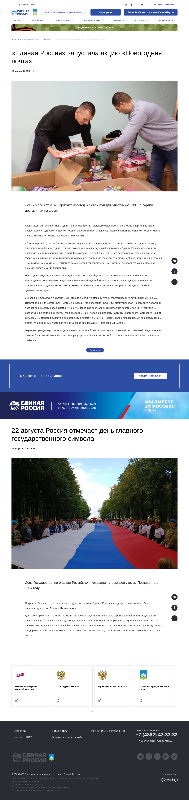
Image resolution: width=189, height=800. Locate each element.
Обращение (105, 12)
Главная (15, 40)
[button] (92, 711)
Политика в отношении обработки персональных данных (40, 787)
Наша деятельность (64, 20)
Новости (47, 40)
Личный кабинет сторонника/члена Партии (150, 12)
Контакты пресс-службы (68, 737)
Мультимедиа (141, 20)
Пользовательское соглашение (27, 782)
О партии (15, 20)
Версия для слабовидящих (164, 5)
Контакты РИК (23, 737)
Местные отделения (93, 20)
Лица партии (37, 20)
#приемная (95, 350)
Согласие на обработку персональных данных (34, 790)
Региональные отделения (108, 730)
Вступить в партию (167, 20)
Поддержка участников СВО (95, 27)
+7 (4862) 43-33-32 (157, 735)
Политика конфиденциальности (27, 784)
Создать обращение (150, 375)
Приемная (119, 20)
